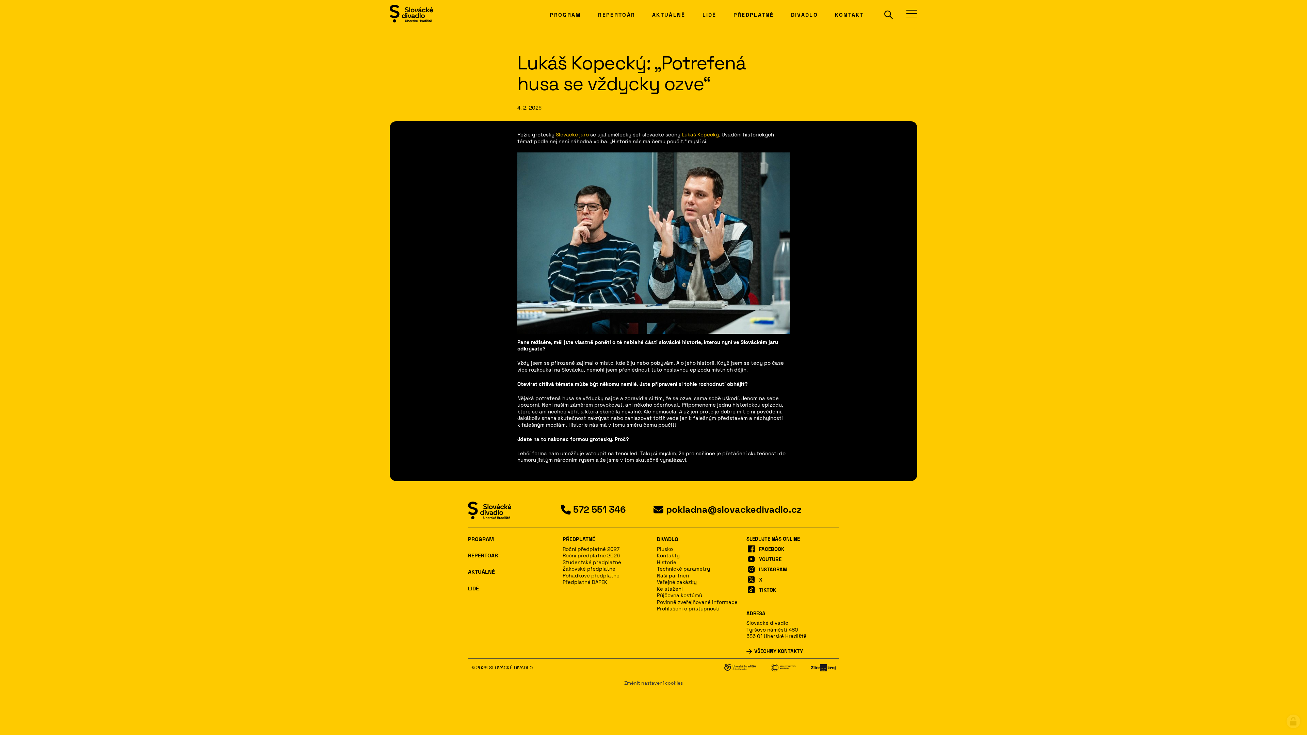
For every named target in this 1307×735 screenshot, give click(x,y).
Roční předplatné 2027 (591, 549)
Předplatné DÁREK (585, 582)
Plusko (665, 549)
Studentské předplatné (592, 562)
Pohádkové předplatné (591, 575)
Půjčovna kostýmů (679, 595)
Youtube (770, 559)
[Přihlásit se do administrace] (1293, 721)
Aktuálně (481, 571)
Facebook (771, 549)
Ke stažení (670, 589)
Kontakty (668, 555)
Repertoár (483, 555)
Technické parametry (683, 569)
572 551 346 (599, 510)
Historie (666, 562)
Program (481, 539)
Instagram (773, 569)
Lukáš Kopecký (699, 134)
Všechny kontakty (778, 651)
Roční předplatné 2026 (591, 555)
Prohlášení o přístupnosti (688, 608)
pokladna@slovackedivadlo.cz (734, 510)
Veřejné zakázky (677, 582)
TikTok (767, 590)
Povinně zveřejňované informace (697, 602)
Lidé (473, 588)
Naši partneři (673, 575)
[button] (884, 15)
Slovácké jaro (572, 134)
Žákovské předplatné (589, 569)
